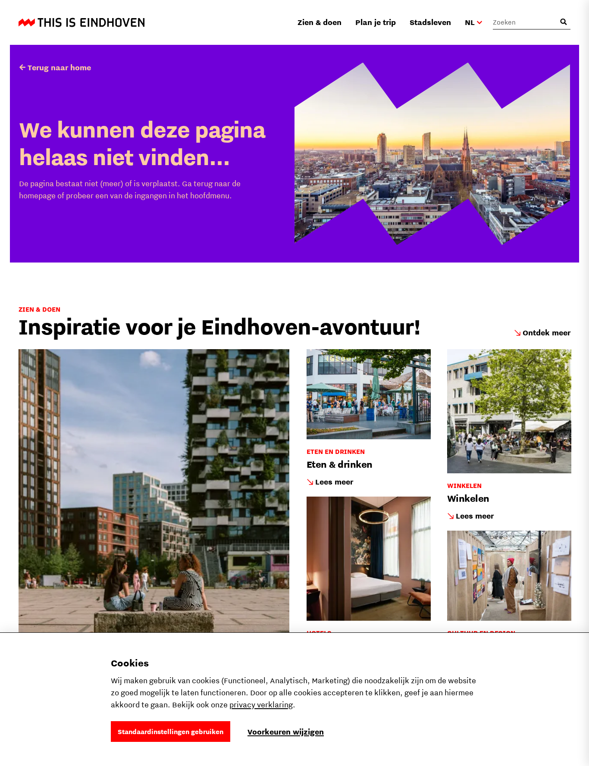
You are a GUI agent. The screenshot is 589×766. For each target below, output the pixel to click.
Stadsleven (430, 22)
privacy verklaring (261, 705)
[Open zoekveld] (563, 22)
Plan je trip (375, 22)
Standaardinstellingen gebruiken (170, 731)
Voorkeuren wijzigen (286, 732)
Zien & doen (319, 22)
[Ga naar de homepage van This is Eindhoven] (81, 22)
